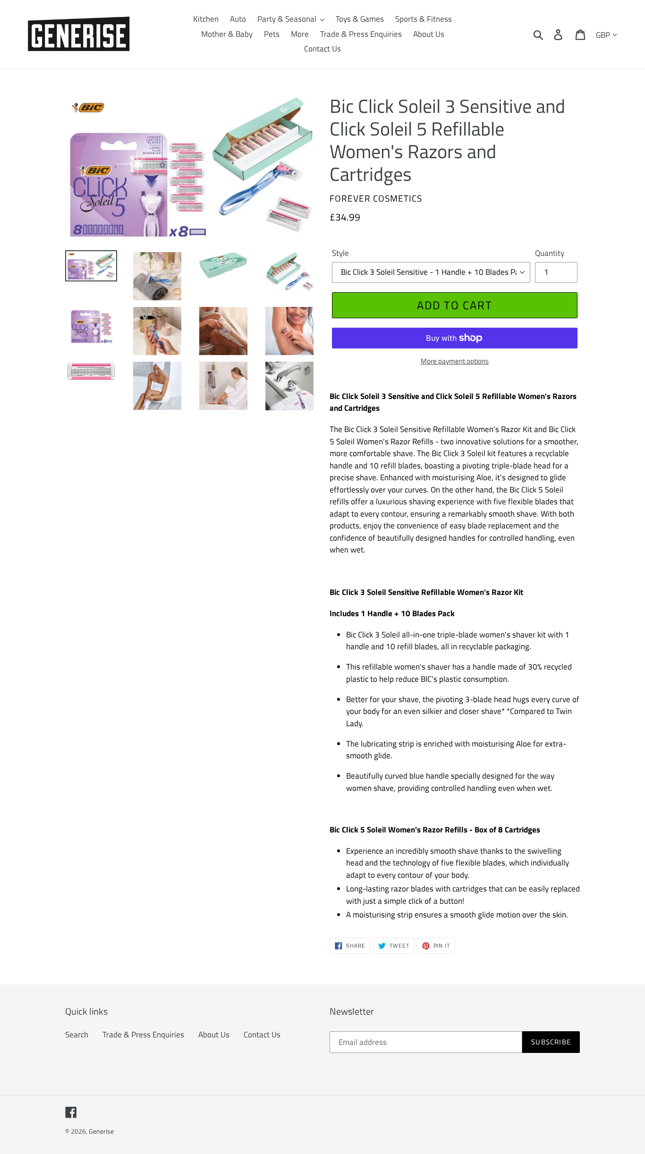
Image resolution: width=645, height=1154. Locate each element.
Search (76, 1034)
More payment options (455, 361)
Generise (101, 1131)
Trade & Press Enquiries (143, 1034)
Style (340, 253)
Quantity (549, 253)
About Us (213, 1034)
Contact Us (262, 1034)
